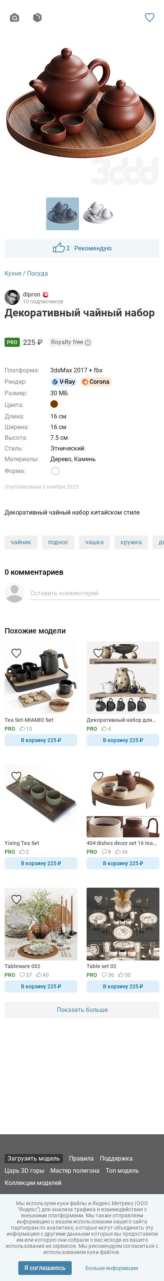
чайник (21, 542)
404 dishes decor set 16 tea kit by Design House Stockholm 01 (122, 843)
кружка (131, 542)
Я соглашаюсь (45, 1267)
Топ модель (122, 1170)
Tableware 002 (22, 966)
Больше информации (111, 1268)
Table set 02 (101, 966)
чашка (94, 542)
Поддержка (116, 1158)
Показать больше (82, 1009)
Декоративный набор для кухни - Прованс (122, 720)
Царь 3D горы (24, 1170)
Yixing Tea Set (22, 843)
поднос (58, 542)
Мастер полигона (75, 1170)
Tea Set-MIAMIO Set (29, 720)
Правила (81, 1158)
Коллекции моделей (33, 1182)
